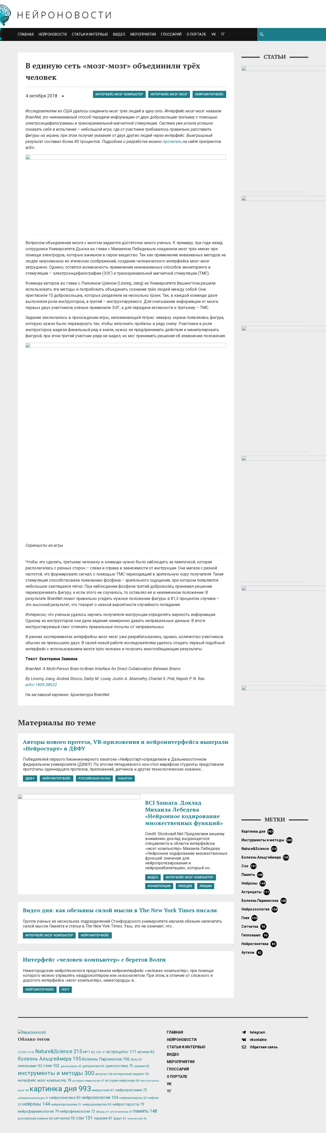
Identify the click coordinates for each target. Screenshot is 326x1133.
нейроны (253, 883)
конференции (159, 886)
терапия (103, 1118)
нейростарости (128, 1104)
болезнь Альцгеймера (265, 857)
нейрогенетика (258, 944)
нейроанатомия (131, 1090)
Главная (26, 34)
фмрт (120, 1118)
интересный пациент (131, 1074)
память (252, 875)
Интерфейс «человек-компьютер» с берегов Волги (94, 959)
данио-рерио (71, 1066)
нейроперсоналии (66, 1104)
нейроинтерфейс (209, 94)
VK (213, 34)
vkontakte (258, 1040)
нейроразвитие (97, 1104)
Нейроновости (53, 34)
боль (136, 1059)
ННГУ (65, 989)
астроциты (255, 892)
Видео (119, 34)
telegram (257, 1032)
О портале (196, 34)
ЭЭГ (100, 1052)
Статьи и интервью (90, 34)
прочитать (172, 141)
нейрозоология (259, 909)
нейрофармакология (38, 1111)
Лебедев (185, 886)
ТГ (223, 34)
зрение (141, 1066)
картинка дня (257, 831)
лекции (206, 886)
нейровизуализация (33, 1098)
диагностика (119, 1066)
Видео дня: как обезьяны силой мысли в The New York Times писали (120, 910)
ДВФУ (30, 778)
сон (248, 866)
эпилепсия (136, 1118)
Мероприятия (143, 34)
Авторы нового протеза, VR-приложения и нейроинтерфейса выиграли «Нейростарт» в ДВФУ (125, 745)
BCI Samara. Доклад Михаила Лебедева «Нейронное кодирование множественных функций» (184, 812)
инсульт (104, 1074)
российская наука (94, 778)
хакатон (125, 778)
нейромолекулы (133, 1098)
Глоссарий (171, 34)
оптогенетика (121, 1111)
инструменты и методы (266, 840)
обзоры (102, 1111)
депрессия (94, 1066)
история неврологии (88, 1080)
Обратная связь (263, 1047)
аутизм (251, 952)
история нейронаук (122, 1080)
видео (153, 877)
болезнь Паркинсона (263, 901)
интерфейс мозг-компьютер (119, 94)
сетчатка (253, 926)
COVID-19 (26, 1052)
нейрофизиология (77, 1111)
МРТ (89, 1052)
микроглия (103, 1090)
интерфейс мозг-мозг (169, 94)
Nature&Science (259, 849)
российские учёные (35, 1118)
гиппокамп (254, 935)
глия (249, 918)
